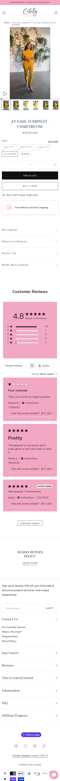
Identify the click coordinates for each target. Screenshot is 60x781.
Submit (49, 608)
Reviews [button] (8, 665)
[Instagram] (25, 746)
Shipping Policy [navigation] (10, 636)
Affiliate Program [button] (15, 715)
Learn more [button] (30, 563)
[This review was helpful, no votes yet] (42, 413)
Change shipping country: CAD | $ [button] (30, 755)
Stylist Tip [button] (9, 253)
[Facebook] (35, 746)
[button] (4, 13)
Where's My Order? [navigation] (12, 631)
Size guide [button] (53, 141)
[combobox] (44, 374)
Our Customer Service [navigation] (13, 627)
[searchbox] (16, 365)
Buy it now (30, 186)
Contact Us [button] (10, 619)
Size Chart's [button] (10, 653)
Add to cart (30, 175)
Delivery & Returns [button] (14, 241)
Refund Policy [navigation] (9, 641)
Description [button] (9, 229)
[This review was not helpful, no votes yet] (48, 413)
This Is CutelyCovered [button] (17, 678)
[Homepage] (30, 13)
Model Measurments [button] (15, 265)
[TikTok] (44, 746)
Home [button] (7, 23)
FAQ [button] (5, 703)
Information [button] (11, 690)
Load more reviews (30, 523)
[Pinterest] (16, 746)
